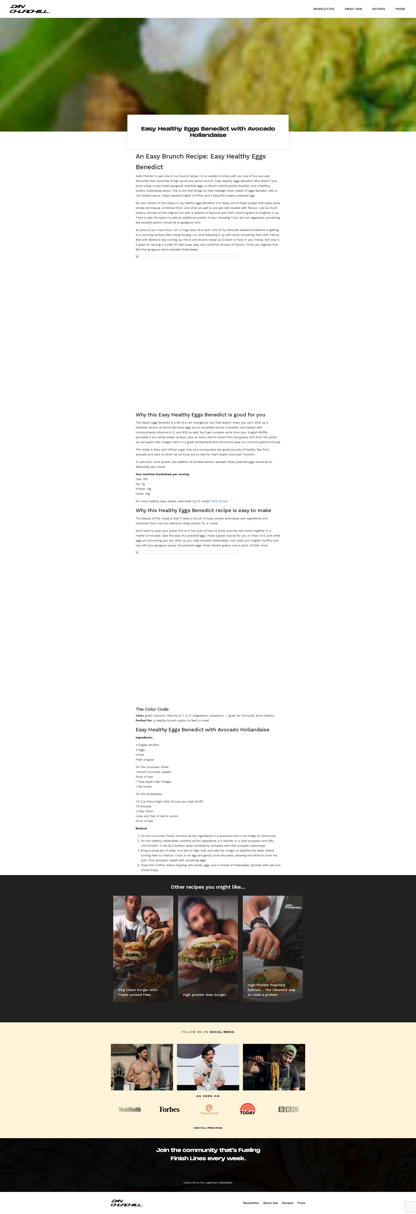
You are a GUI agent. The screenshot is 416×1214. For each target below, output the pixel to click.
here (261, 535)
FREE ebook (219, 501)
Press (400, 9)
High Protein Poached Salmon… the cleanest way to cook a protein (271, 990)
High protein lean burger (204, 995)
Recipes (378, 9)
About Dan (353, 9)
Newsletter (323, 9)
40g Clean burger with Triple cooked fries (138, 992)
